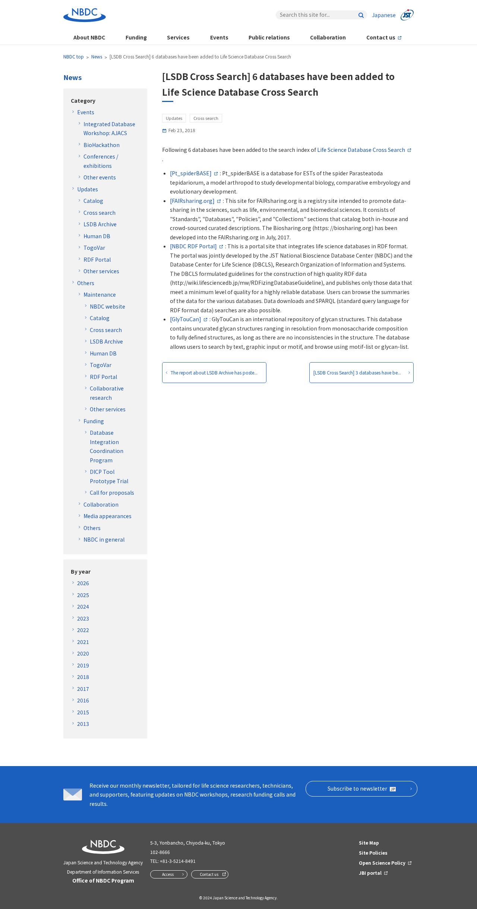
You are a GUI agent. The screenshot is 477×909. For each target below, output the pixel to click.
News (96, 56)
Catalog (93, 200)
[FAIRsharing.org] (192, 200)
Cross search (99, 212)
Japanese (384, 15)
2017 (83, 688)
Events (219, 37)
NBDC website (107, 306)
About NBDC (89, 37)
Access (168, 874)
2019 (83, 665)
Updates (87, 189)
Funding (136, 37)
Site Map (369, 842)
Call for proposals (112, 492)
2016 (83, 700)
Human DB (96, 236)
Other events (99, 177)
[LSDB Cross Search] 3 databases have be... (357, 372)
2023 (83, 618)
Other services (101, 271)
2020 (83, 653)
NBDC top (73, 56)
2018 (83, 676)
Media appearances (107, 516)
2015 (83, 712)
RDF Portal (97, 259)
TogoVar (94, 247)
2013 (83, 723)
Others (85, 283)
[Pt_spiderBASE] (191, 173)
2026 (83, 583)
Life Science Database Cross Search (361, 149)
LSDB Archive (100, 224)
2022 (83, 630)
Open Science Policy (382, 862)
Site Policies (373, 852)
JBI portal (370, 873)
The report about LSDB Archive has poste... (214, 372)
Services (178, 37)
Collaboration (328, 37)
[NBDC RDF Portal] (193, 246)
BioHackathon (101, 145)
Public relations (269, 37)
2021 (83, 641)
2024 (83, 606)
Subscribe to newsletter (357, 788)
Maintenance (99, 294)
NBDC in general (103, 539)
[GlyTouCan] (185, 319)
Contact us (380, 37)
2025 (83, 595)
